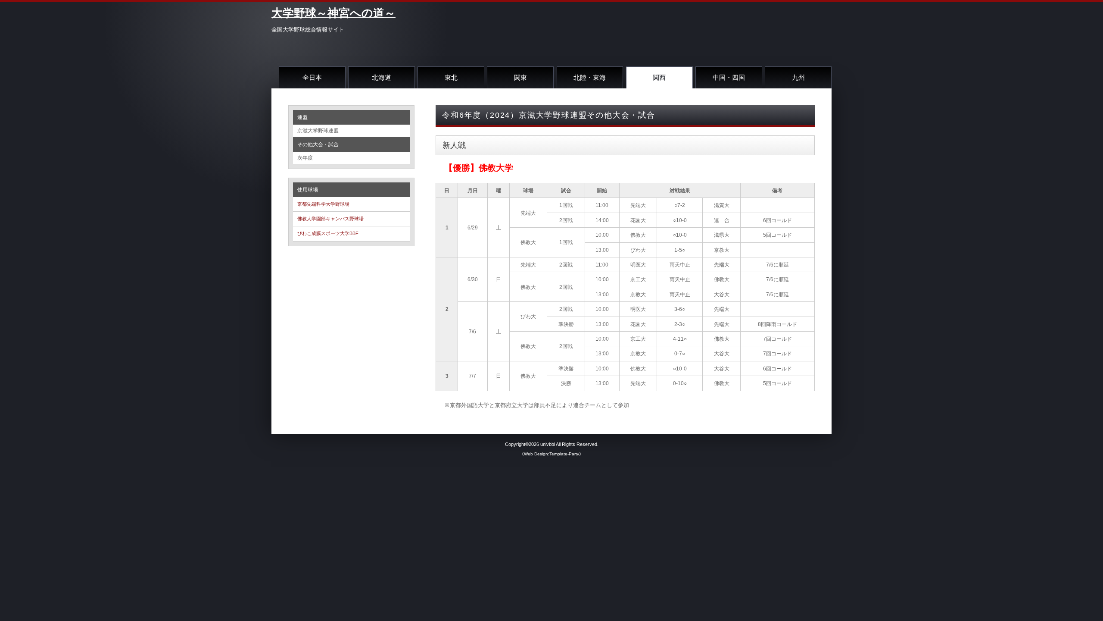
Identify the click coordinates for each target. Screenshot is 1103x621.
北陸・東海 (589, 77)
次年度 (305, 158)
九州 (798, 77)
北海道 (381, 77)
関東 (520, 77)
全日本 (312, 77)
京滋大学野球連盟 (318, 131)
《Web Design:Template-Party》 (551, 454)
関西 (659, 77)
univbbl (547, 444)
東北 (451, 77)
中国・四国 (729, 77)
